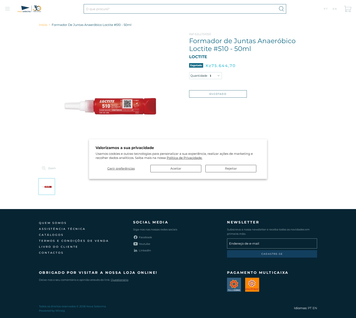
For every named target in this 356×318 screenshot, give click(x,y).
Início (43, 25)
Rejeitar (231, 168)
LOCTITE (198, 56)
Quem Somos (53, 222)
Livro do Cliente (58, 246)
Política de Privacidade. (184, 158)
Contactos (51, 252)
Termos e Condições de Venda (74, 240)
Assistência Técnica (62, 228)
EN (335, 8)
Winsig (60, 310)
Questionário (119, 279)
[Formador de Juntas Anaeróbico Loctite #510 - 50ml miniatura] (47, 186)
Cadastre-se (272, 253)
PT (326, 8)
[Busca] (281, 9)
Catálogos (51, 234)
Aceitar (175, 168)
